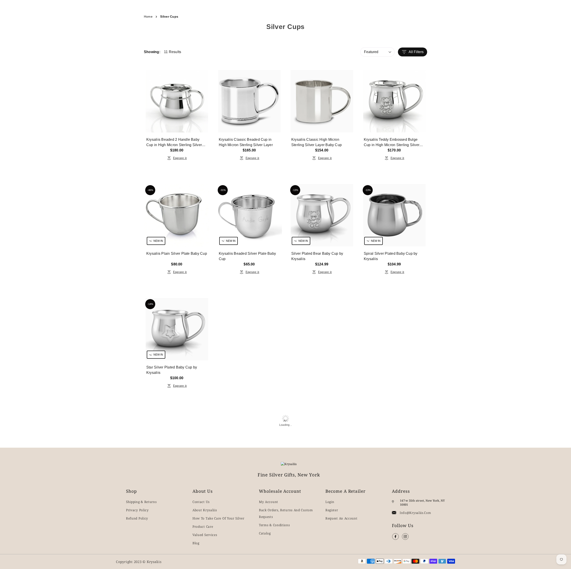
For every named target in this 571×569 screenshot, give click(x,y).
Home (148, 16)
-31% (223, 190)
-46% (150, 190)
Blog (195, 543)
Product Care (202, 526)
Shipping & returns (141, 502)
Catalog (265, 533)
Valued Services (204, 535)
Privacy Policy (137, 510)
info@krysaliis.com (415, 513)
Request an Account (341, 518)
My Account (268, 502)
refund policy (137, 518)
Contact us (201, 502)
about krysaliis (204, 510)
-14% (150, 304)
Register (331, 510)
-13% (295, 190)
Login (329, 502)
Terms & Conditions (274, 525)
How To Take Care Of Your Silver (218, 518)
